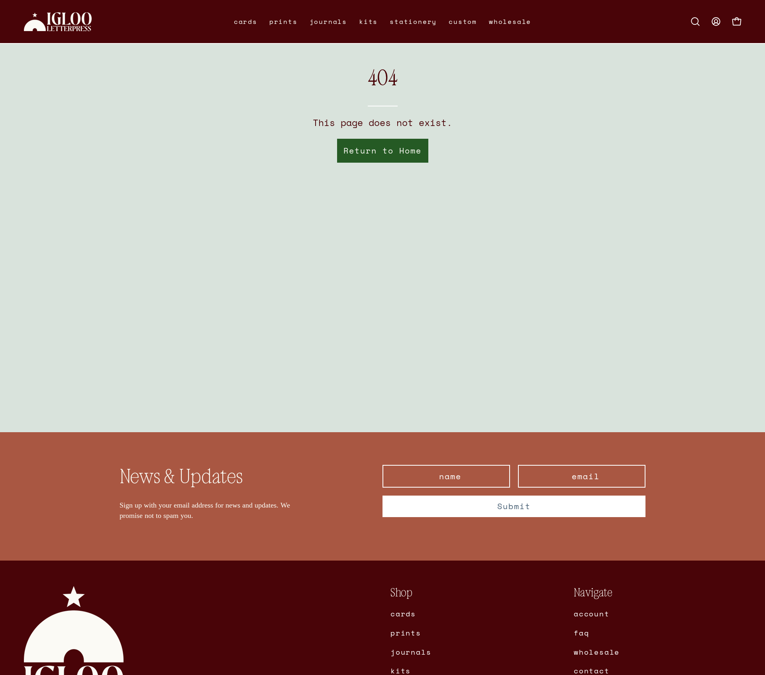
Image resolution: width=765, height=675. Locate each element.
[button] (245, 21)
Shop (401, 592)
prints (405, 632)
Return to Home (382, 150)
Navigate (593, 592)
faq (581, 632)
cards (403, 613)
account (592, 613)
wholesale (597, 651)
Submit (514, 506)
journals (410, 651)
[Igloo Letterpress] (58, 21)
